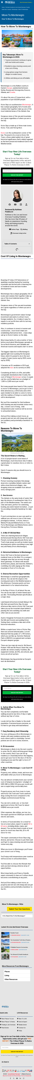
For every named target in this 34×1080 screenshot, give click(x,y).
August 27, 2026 (22, 956)
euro (11, 368)
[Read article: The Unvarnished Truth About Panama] (5, 942)
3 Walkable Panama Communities (19, 947)
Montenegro (14, 9)
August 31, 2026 (25, 935)
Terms (22, 1075)
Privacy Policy (17, 1075)
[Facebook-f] (10, 1078)
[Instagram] (23, 1078)
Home (3, 7)
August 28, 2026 (23, 949)
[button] (29, 243)
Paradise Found (14, 933)
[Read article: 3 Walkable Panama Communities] (5, 949)
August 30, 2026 (25, 942)
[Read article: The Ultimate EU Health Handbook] (5, 957)
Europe (9, 9)
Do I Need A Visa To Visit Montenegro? (14, 916)
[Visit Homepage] (9, 2)
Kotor (3, 133)
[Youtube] (17, 1078)
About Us (5, 1075)
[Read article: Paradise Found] (5, 935)
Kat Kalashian (14, 956)
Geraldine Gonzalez (16, 935)
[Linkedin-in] (20, 1078)
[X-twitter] (13, 1078)
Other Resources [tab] (11, 979)
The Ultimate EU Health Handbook (19, 954)
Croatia (12, 92)
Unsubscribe (28, 1075)
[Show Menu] (2, 2)
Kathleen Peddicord (16, 942)
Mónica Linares (14, 949)
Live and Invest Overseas (14, 1074)
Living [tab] (7, 975)
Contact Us (10, 1075)
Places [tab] (7, 972)
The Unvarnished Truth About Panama (20, 940)
